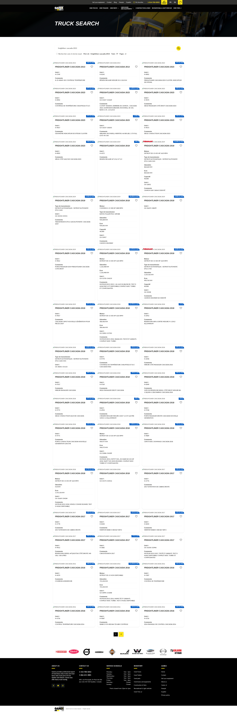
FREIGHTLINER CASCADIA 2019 (115, 146)
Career (163, 685)
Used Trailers (103, 8)
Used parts (113, 8)
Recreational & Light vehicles (162, 8)
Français (121, 2)
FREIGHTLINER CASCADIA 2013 (70, 67)
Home (163, 672)
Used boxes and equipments (126, 8)
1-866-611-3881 (85, 675)
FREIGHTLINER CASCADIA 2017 (159, 473)
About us (164, 682)
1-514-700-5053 (154, 2)
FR (170, 2)
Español (128, 2)
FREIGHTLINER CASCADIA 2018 (115, 308)
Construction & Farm (143, 8)
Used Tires (176, 8)
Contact (109, 2)
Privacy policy (165, 695)
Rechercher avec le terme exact (70, 54)
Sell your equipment (98, 2)
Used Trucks (93, 8)
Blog (115, 2)
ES (175, 2)
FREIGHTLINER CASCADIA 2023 (159, 67)
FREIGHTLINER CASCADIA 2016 (70, 568)
